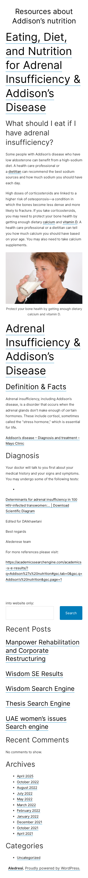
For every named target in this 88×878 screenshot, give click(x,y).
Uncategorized (28, 857)
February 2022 (28, 810)
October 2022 (28, 782)
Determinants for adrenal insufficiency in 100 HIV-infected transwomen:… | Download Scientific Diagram (41, 505)
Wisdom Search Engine (40, 688)
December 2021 (29, 822)
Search (71, 613)
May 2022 (24, 799)
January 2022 (28, 816)
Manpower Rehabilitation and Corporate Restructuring (42, 650)
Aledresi (15, 868)
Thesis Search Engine (38, 703)
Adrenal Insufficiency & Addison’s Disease (43, 349)
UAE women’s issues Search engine (36, 722)
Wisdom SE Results (34, 674)
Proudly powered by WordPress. (52, 868)
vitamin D (70, 222)
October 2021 (27, 828)
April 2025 (25, 776)
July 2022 (24, 793)
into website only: (20, 603)
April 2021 (25, 833)
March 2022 (26, 805)
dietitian (14, 171)
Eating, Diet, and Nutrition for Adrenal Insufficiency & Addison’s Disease (43, 72)
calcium (49, 222)
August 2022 (27, 787)
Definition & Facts (36, 386)
